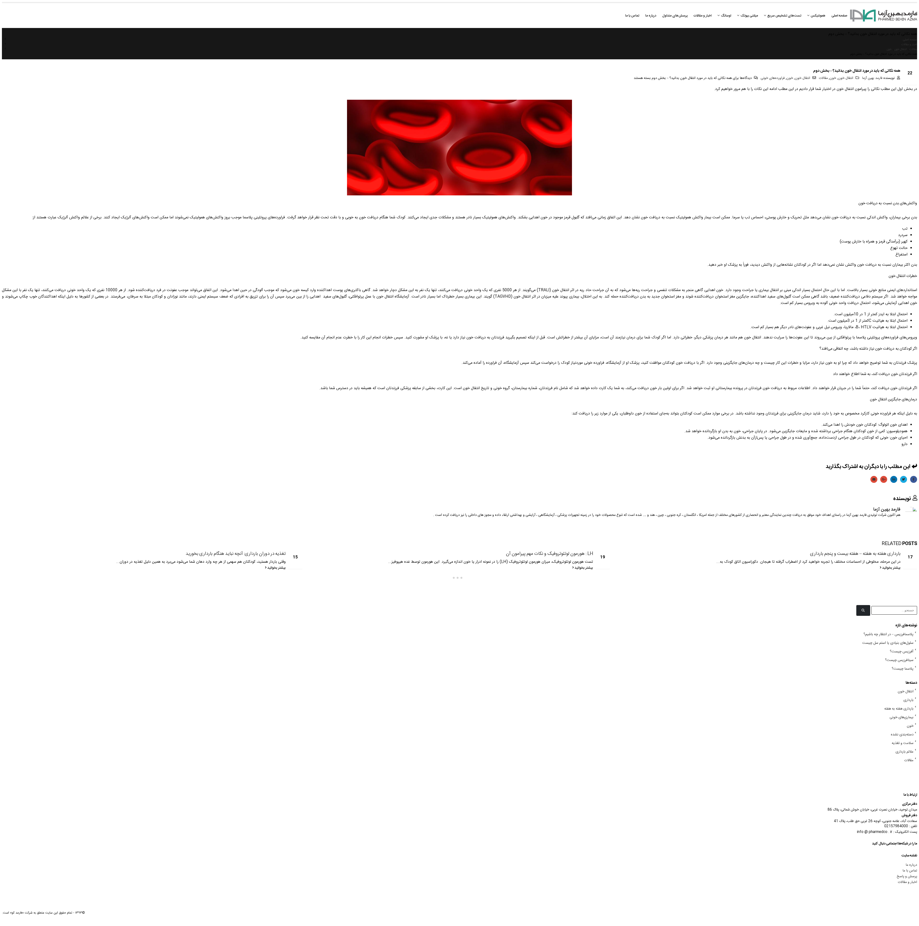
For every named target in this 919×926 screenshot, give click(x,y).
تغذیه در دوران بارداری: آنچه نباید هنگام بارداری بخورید (236, 554)
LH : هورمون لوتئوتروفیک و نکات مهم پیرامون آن (549, 554)
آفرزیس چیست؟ (901, 652)
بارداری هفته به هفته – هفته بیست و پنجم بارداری (855, 554)
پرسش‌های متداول (675, 15)
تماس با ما (632, 15)
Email (873, 479)
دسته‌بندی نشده (902, 735)
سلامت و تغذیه (902, 743)
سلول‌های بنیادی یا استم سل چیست (887, 643)
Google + (883, 479)
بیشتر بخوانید (891, 568)
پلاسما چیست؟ (902, 669)
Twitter (903, 479)
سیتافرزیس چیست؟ (899, 660)
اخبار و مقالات (703, 15)
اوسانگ (726, 15)
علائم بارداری (904, 752)
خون (832, 78)
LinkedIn (893, 479)
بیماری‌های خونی (901, 717)
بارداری (908, 700)
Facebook (913, 479)
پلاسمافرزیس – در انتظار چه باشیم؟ (888, 634)
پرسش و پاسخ (907, 876)
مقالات (823, 78)
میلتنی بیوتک (749, 15)
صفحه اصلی (839, 15)
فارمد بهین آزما (872, 78)
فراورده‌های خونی (773, 78)
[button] (465, 578)
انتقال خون (845, 78)
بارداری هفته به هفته (898, 709)
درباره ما (650, 15)
